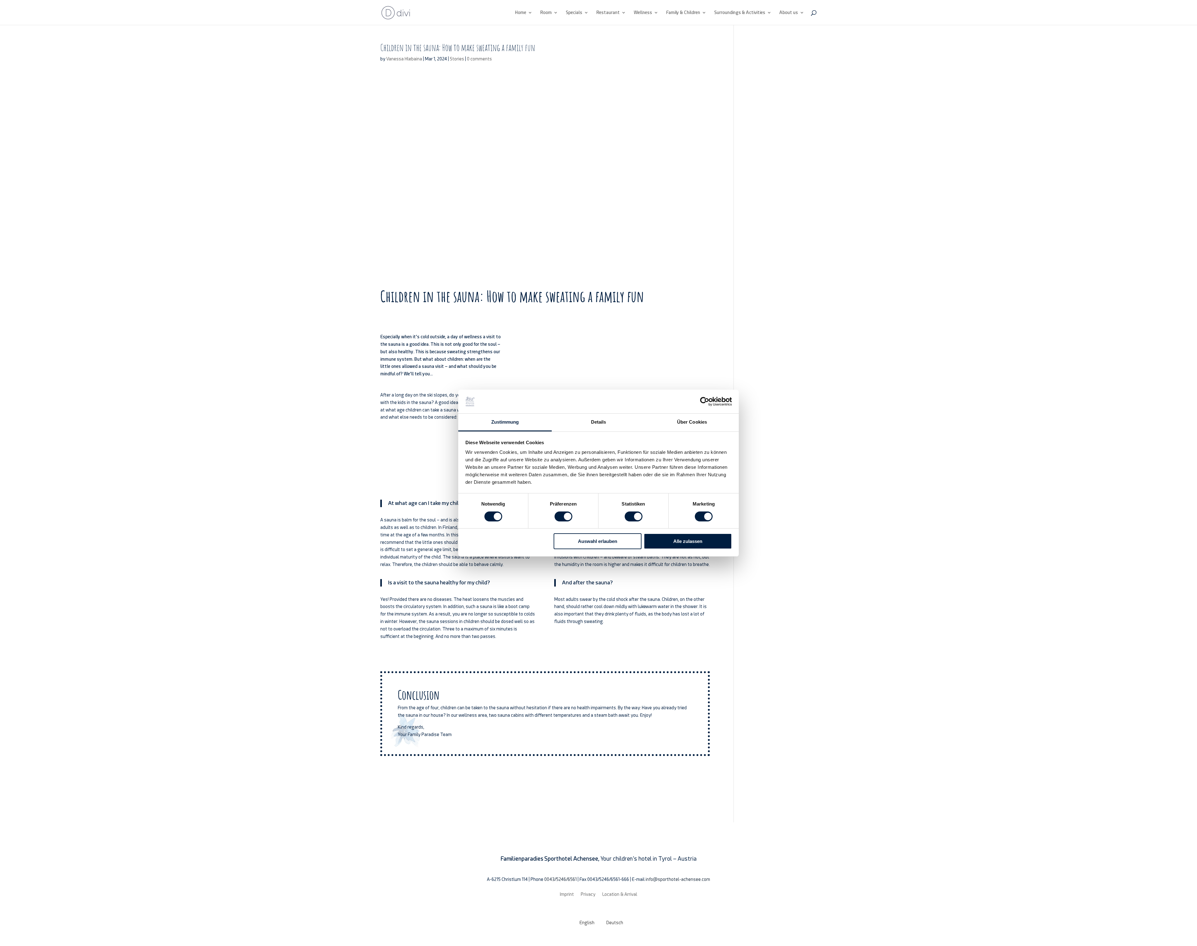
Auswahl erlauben (597, 541)
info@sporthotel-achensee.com (678, 879)
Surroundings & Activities (739, 12)
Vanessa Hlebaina (404, 58)
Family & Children (683, 12)
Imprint (567, 894)
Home (520, 12)
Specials (574, 12)
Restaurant (608, 12)
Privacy (588, 894)
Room (546, 12)
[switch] (563, 516)
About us (788, 12)
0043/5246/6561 (560, 879)
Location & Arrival (619, 894)
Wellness (643, 12)
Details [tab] (598, 422)
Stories (457, 58)
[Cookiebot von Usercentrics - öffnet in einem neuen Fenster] (704, 401)
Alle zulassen (687, 541)
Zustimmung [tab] (505, 422)
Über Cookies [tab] (692, 422)
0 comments (479, 58)
